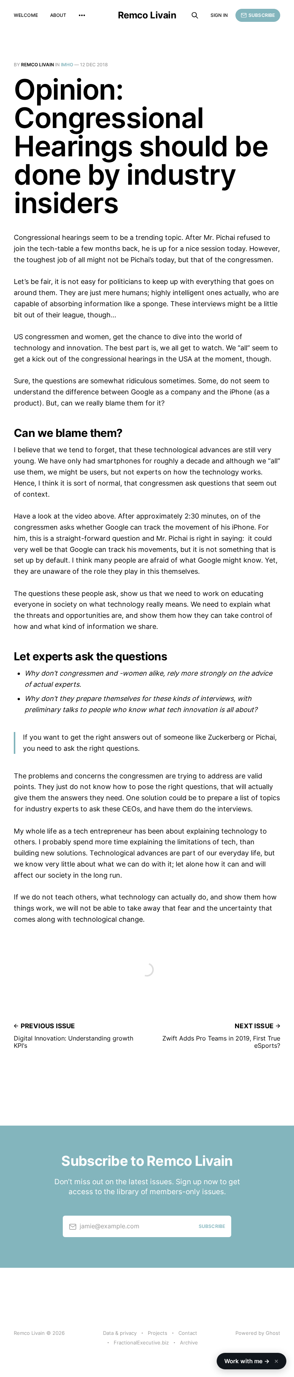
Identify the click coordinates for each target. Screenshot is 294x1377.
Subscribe (261, 15)
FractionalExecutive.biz (141, 1342)
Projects (157, 1333)
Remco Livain (147, 15)
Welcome (26, 15)
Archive (189, 1342)
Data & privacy (120, 1333)
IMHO (67, 64)
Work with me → (251, 1361)
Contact (187, 1333)
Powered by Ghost (257, 1333)
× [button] (276, 1360)
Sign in (219, 15)
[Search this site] (195, 15)
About (58, 15)
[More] (82, 15)
